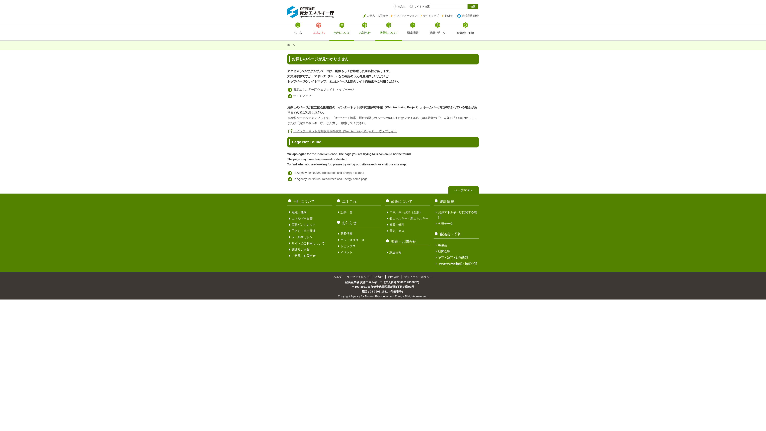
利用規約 (393, 277)
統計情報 (447, 202)
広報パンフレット (304, 224)
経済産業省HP (470, 15)
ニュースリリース (352, 240)
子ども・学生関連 (304, 230)
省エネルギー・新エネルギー (408, 218)
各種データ (445, 223)
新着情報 (346, 233)
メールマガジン (302, 237)
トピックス (348, 246)
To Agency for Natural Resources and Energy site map (328, 172)
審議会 (442, 245)
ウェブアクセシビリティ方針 (365, 277)
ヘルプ (337, 277)
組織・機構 (299, 212)
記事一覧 (346, 212)
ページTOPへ (463, 190)
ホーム (291, 44)
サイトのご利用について (308, 243)
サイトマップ (431, 15)
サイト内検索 (422, 6)
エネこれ (349, 202)
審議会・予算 (450, 234)
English (449, 15)
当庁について (304, 202)
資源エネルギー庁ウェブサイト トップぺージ (323, 89)
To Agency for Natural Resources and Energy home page (330, 179)
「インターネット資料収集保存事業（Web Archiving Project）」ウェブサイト (345, 131)
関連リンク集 (301, 249)
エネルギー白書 (302, 218)
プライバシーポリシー (418, 277)
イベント (346, 252)
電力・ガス (396, 230)
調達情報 (395, 252)
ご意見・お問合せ (377, 15)
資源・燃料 (396, 224)
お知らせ (349, 223)
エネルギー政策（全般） (405, 212)
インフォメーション (405, 15)
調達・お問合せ (403, 242)
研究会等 (444, 251)
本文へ (401, 6)
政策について (402, 202)
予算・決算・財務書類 (453, 257)
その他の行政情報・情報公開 (457, 263)
